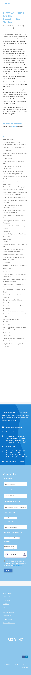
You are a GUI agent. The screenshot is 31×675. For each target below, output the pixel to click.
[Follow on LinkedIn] (26, 657)
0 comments (17, 28)
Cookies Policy (7, 158)
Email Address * (9, 521)
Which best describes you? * (13, 533)
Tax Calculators (8, 322)
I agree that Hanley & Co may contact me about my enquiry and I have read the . (15, 563)
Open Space (6, 597)
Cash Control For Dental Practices (13, 147)
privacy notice (17, 565)
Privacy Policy (7, 271)
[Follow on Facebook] (23, 657)
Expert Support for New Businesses (14, 197)
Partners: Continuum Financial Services (15, 265)
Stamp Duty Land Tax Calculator (13, 300)
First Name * (8, 478)
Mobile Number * (9, 513)
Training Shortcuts (9, 333)
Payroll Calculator (8, 268)
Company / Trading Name (12, 501)
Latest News (7, 239)
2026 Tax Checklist (9, 139)
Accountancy (6, 28)
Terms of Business (9, 325)
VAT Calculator (7, 336)
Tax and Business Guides (11, 319)
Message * (7, 541)
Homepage (6, 231)
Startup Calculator (8, 303)
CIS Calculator (7, 150)
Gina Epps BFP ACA (10, 25)
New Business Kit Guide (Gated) (13, 255)
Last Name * (8, 490)
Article (6, 241)
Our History (6, 263)
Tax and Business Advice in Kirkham (14, 311)
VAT (12, 28)
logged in (14, 127)
